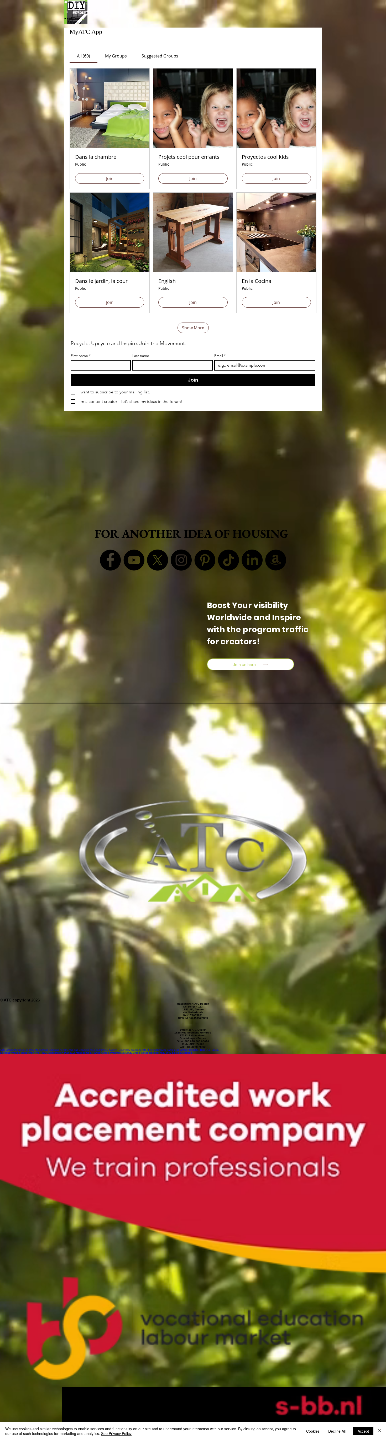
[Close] (380, 1431)
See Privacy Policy (116, 1433)
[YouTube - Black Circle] (133, 560)
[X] (157, 560)
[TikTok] (228, 560)
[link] (83, 56)
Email (220, 356)
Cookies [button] (313, 1431)
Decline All (337, 1431)
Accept (363, 1431)
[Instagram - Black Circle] (181, 560)
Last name (140, 356)
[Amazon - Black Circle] (275, 560)
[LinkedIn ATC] (252, 560)
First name (81, 356)
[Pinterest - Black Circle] (204, 560)
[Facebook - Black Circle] (110, 560)
